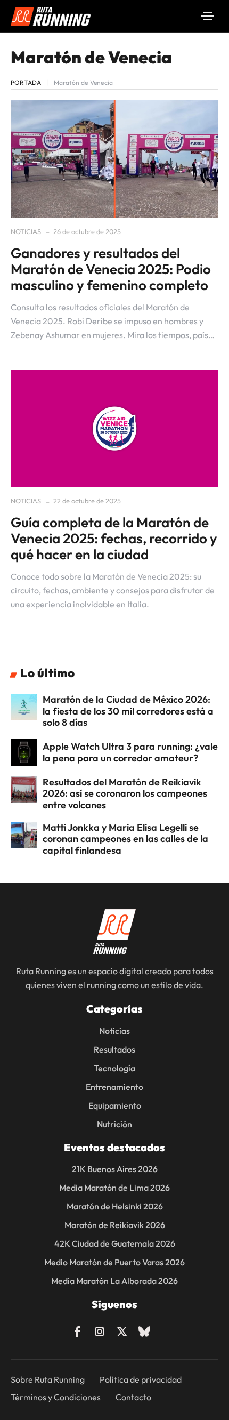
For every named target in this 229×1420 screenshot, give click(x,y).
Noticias (26, 231)
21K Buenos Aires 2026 (115, 1169)
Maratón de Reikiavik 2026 (114, 1225)
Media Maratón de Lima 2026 (114, 1187)
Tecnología (114, 1068)
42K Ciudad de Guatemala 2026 (114, 1243)
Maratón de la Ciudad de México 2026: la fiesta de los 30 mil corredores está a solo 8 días (128, 710)
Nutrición (114, 1124)
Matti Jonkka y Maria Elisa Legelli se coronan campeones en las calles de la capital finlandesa (125, 838)
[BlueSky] (144, 1330)
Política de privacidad (141, 1379)
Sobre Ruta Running (48, 1379)
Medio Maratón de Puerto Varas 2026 (114, 1262)
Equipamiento (114, 1105)
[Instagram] (99, 1330)
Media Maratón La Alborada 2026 (114, 1280)
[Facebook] (77, 1330)
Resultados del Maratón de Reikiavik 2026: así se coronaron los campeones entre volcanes (125, 793)
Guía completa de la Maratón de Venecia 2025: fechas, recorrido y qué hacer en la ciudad (114, 538)
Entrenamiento (114, 1086)
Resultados (114, 1049)
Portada (26, 82)
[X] (122, 1330)
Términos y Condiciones (56, 1397)
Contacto (133, 1397)
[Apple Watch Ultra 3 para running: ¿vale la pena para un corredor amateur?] (24, 752)
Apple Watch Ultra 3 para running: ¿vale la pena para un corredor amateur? (130, 752)
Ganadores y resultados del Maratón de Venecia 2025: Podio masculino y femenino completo (111, 269)
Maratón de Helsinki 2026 (115, 1206)
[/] (207, 16)
